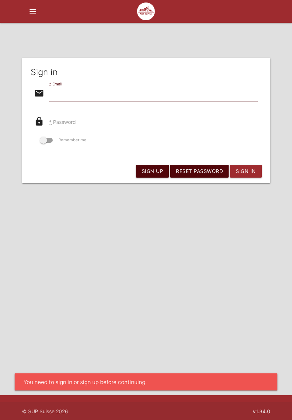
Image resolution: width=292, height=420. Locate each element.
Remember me (72, 139)
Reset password (199, 171)
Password (62, 122)
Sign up (152, 171)
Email (55, 84)
